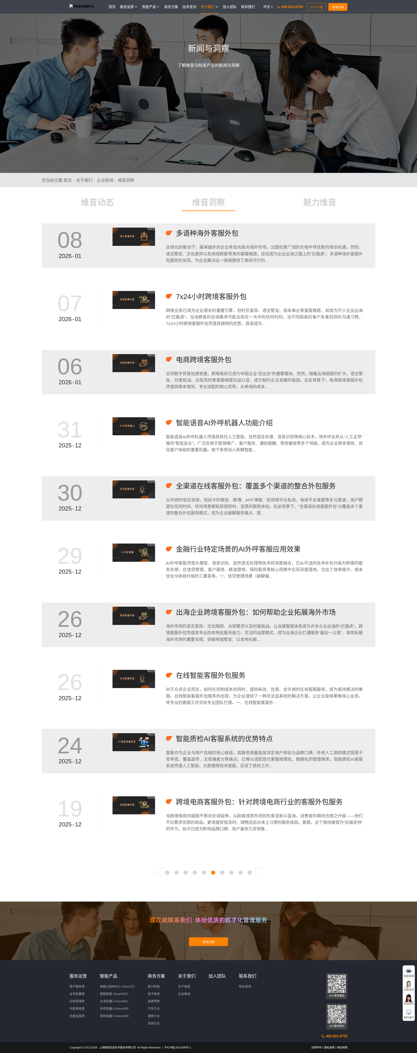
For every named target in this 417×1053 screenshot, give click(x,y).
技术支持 (189, 7)
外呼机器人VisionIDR (114, 1008)
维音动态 (97, 202)
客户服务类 (77, 986)
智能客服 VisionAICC (114, 994)
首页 (112, 7)
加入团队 (230, 7)
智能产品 (108, 976)
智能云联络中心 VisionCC (117, 986)
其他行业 (154, 1023)
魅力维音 (319, 202)
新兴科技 (154, 986)
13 (250, 872)
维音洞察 (208, 202)
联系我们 (248, 7)
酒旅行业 (154, 1016)
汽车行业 (154, 1008)
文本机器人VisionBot (114, 1001)
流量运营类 (77, 1016)
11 (232, 872)
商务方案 (171, 7)
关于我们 (84, 180)
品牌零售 (154, 1001)
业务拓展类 (77, 994)
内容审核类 (77, 1008)
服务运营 (78, 976)
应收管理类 (77, 1001)
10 (223, 872)
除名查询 (245, 986)
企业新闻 (105, 180)
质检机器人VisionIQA (114, 1016)
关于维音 (184, 986)
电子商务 (154, 994)
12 (241, 872)
